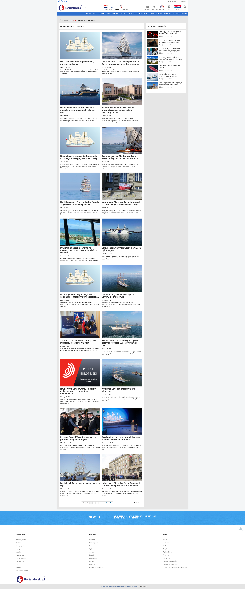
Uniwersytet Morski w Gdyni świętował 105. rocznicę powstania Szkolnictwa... (121, 484)
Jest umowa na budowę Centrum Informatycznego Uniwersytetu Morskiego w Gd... (118, 110)
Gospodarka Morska (22, 570)
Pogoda (91, 555)
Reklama (166, 543)
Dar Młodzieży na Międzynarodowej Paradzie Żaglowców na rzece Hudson (120, 157)
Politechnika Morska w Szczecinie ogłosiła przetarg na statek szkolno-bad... (77, 110)
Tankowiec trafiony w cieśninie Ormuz (169, 67)
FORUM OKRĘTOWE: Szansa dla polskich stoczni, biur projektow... (170, 50)
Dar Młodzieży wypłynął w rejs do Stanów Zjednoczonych (118, 295)
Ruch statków (93, 546)
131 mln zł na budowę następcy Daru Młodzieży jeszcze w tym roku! (78, 341)
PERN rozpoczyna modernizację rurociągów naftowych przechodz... (171, 58)
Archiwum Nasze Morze (97, 567)
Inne (177, 14)
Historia (184, 14)
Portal (165, 546)
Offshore (101, 14)
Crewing (92, 540)
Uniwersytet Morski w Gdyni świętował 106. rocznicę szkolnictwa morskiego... (121, 203)
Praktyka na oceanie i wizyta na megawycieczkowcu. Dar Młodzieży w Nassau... (78, 250)
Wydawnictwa (167, 552)
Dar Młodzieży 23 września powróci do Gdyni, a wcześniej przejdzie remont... (120, 62)
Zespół (165, 549)
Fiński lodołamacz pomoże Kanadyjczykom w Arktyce (168, 75)
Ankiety (91, 552)
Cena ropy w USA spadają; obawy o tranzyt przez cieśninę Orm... (171, 33)
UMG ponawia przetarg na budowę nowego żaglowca (77, 62)
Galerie (91, 561)
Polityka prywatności (170, 561)
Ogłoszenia (93, 549)
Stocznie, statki (90, 14)
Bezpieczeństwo (142, 14)
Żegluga (123, 14)
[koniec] (111, 502)
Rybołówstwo (169, 14)
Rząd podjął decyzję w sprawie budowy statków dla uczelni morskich (121, 438)
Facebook (92, 564)
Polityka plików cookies (170, 564)
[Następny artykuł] (107, 502)
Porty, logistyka (113, 14)
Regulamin (166, 558)
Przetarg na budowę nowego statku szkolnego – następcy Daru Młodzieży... (79, 295)
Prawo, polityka (156, 14)
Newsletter (93, 558)
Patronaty (166, 555)
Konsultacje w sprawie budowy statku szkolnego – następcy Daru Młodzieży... (79, 157)
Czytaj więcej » (143, 586)
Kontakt (165, 540)
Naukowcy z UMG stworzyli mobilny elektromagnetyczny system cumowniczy (78, 391)
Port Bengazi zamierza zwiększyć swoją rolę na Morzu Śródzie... (170, 84)
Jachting (131, 14)
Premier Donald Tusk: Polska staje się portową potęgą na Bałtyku (79, 438)
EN (85, 7)
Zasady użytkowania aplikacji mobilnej (175, 567)
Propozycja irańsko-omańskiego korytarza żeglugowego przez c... (170, 41)
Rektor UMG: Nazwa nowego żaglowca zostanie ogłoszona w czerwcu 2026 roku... (121, 342)
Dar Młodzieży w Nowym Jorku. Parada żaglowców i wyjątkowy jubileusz (79, 203)
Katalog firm (93, 543)
